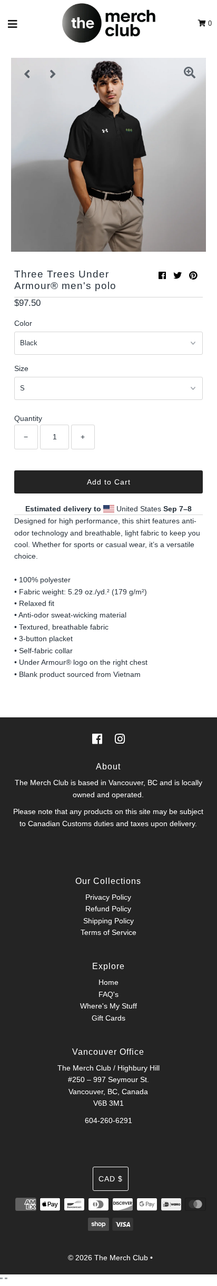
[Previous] (27, 74)
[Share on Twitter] (177, 275)
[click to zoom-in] (189, 74)
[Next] (53, 74)
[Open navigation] (13, 23)
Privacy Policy (108, 897)
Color (23, 323)
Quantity (28, 418)
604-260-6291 (108, 1120)
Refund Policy (108, 908)
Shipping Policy (108, 921)
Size (21, 368)
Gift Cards (108, 1018)
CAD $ (110, 1179)
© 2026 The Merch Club (108, 1257)
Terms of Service (108, 932)
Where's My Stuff (108, 1006)
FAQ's (108, 994)
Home (108, 982)
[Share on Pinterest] (193, 275)
